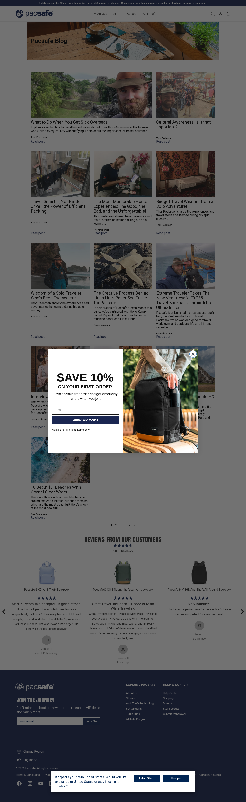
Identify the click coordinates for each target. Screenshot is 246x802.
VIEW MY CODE (86, 420)
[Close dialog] (193, 354)
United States (147, 778)
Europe (176, 778)
